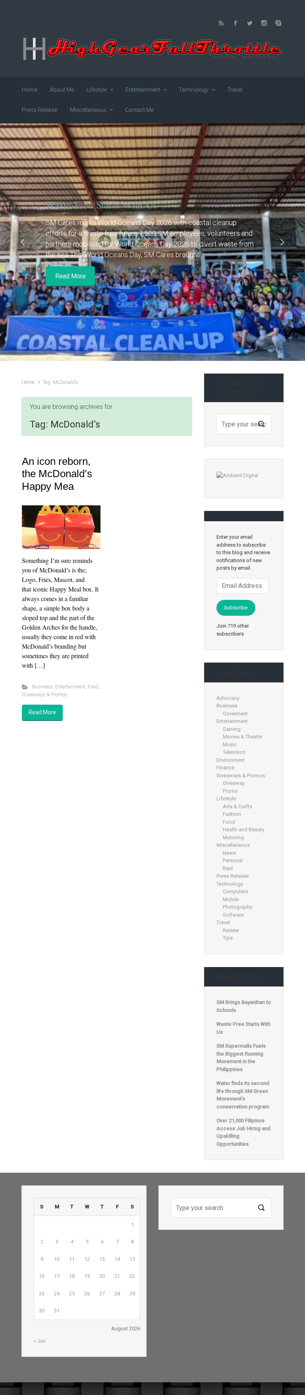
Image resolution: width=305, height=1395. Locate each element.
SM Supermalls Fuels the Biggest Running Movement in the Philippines (241, 1057)
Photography (237, 907)
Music (230, 745)
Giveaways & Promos (45, 695)
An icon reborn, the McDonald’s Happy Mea (57, 473)
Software (233, 915)
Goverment (235, 714)
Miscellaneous (233, 845)
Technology (229, 884)
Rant (228, 868)
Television (234, 752)
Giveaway (234, 783)
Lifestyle (226, 799)
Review (231, 930)
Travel (223, 922)
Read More (70, 275)
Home (27, 382)
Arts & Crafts (237, 806)
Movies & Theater (243, 737)
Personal (233, 860)
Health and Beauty (243, 829)
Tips (228, 938)
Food (93, 687)
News (229, 853)
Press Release (232, 876)
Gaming (232, 729)
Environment (230, 760)
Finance (225, 768)
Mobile (231, 899)
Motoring (233, 837)
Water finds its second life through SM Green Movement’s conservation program (242, 1095)
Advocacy (227, 698)
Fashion (232, 814)
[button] (23, 242)
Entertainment (70, 687)
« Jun (40, 1341)
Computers (235, 891)
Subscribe (235, 608)
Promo (230, 791)
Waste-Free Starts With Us (101, 204)
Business (42, 687)
